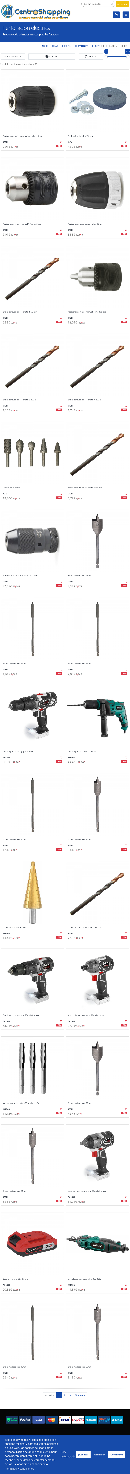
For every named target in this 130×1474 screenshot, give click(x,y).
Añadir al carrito (33, 153)
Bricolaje (66, 46)
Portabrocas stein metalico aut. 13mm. (21, 576)
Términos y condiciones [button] (19, 1468)
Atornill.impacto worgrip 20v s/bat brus (86, 1015)
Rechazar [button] (99, 1454)
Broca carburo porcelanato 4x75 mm (20, 312)
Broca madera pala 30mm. (80, 1103)
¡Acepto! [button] (83, 1454)
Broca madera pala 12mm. (15, 663)
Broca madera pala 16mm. (15, 1367)
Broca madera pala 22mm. (80, 1367)
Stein (5, 142)
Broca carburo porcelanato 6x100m (84, 927)
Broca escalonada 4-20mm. (15, 927)
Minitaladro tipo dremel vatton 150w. (85, 1279)
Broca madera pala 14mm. (80, 663)
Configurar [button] (117, 1454)
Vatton (71, 757)
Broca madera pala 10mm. (15, 839)
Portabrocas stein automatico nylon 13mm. (23, 136)
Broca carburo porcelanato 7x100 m (84, 400)
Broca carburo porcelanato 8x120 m (19, 400)
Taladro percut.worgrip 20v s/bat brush (21, 1015)
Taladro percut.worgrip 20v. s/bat (18, 751)
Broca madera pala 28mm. (80, 576)
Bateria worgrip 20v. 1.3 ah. (15, 1279)
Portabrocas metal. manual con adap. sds (87, 312)
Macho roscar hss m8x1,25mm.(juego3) (21, 1103)
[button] (51, 56)
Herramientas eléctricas (87, 46)
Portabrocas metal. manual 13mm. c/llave (22, 224)
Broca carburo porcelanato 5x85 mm (85, 488)
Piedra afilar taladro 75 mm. (80, 136)
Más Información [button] (68, 1454)
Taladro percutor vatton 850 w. (82, 751)
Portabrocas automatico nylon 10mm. (85, 224)
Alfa (70, 142)
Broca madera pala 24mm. (15, 1191)
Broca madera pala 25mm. (80, 839)
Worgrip (6, 757)
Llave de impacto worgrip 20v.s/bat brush (87, 1191)
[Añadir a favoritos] (59, 142)
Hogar (54, 46)
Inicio (45, 46)
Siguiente (80, 1395)
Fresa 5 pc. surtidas (11, 488)
